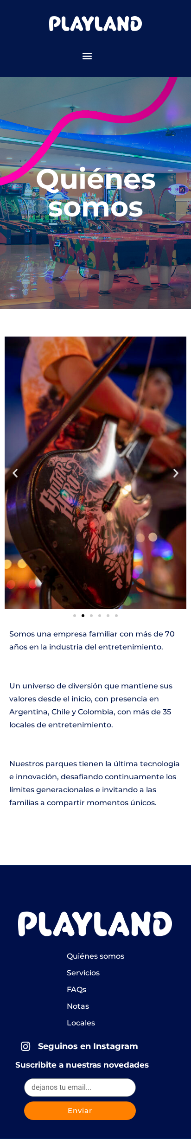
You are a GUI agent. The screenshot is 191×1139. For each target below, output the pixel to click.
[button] (87, 55)
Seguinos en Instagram (88, 1046)
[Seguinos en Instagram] (25, 1046)
